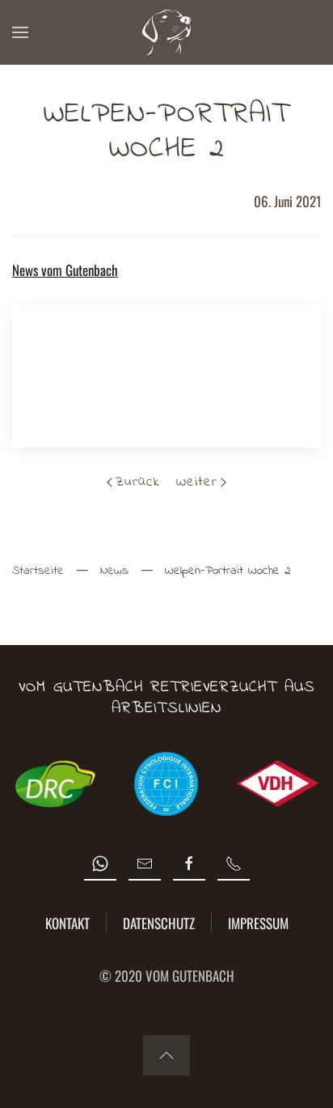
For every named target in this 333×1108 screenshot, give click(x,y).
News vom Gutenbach (65, 270)
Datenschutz (159, 923)
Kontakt (67, 923)
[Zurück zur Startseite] (166, 32)
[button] (20, 32)
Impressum (258, 923)
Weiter (196, 482)
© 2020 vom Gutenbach (166, 976)
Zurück (138, 482)
